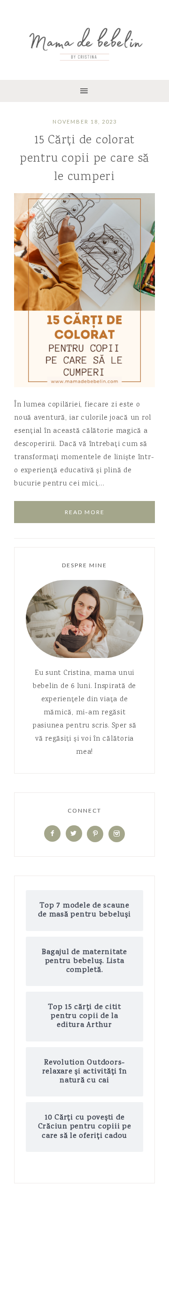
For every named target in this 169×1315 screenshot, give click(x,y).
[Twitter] (74, 834)
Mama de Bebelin (84, 42)
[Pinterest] (95, 834)
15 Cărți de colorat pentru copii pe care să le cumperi (84, 159)
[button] (84, 91)
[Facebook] (52, 834)
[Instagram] (116, 834)
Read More (85, 512)
